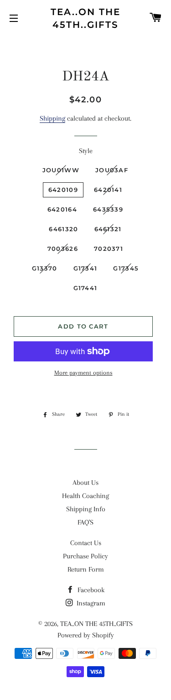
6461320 (63, 229)
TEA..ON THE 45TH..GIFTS (85, 18)
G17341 (85, 268)
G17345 (126, 268)
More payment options (83, 372)
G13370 (44, 268)
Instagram (90, 603)
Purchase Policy (85, 556)
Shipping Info (85, 509)
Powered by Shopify (85, 635)
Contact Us (85, 543)
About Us (85, 482)
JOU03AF (111, 170)
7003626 (62, 248)
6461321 (108, 229)
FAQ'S (85, 522)
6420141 (108, 189)
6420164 (62, 209)
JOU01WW (60, 170)
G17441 (85, 288)
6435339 (108, 209)
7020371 (108, 248)
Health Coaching (85, 496)
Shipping (52, 118)
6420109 (63, 189)
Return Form (85, 569)
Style (86, 151)
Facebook (90, 590)
